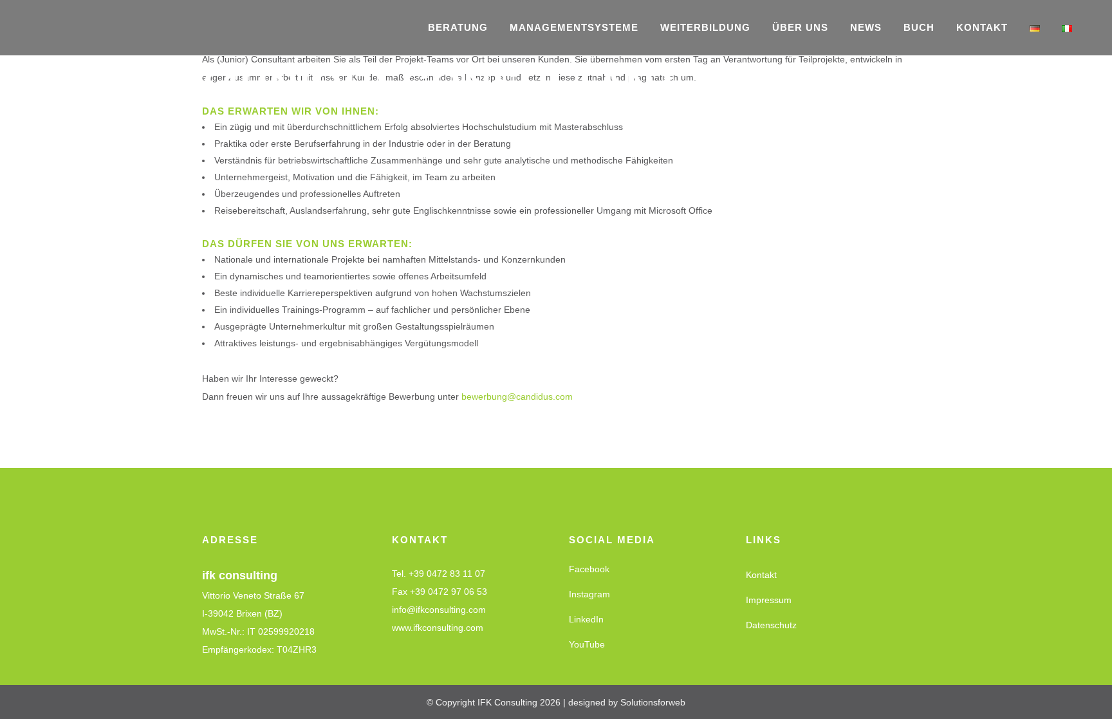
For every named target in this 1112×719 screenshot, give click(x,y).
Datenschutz (771, 625)
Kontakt (761, 575)
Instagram (589, 594)
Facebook (589, 569)
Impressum (769, 600)
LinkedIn (586, 619)
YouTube (587, 644)
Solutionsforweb (652, 702)
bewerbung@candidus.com (517, 396)
